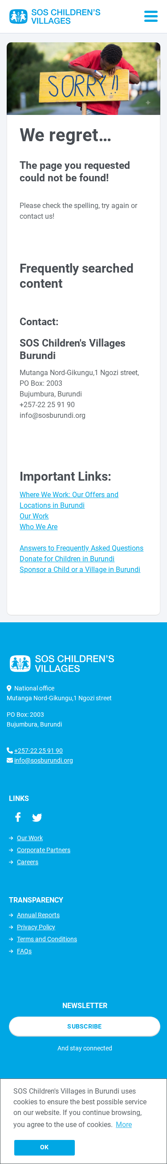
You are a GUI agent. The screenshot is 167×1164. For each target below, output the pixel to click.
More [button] (124, 1124)
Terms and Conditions (47, 939)
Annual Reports (38, 915)
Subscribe (84, 1026)
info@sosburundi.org (43, 760)
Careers (27, 862)
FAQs (24, 951)
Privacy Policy (36, 927)
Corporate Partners (43, 850)
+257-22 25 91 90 (38, 750)
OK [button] (44, 1147)
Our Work (30, 837)
